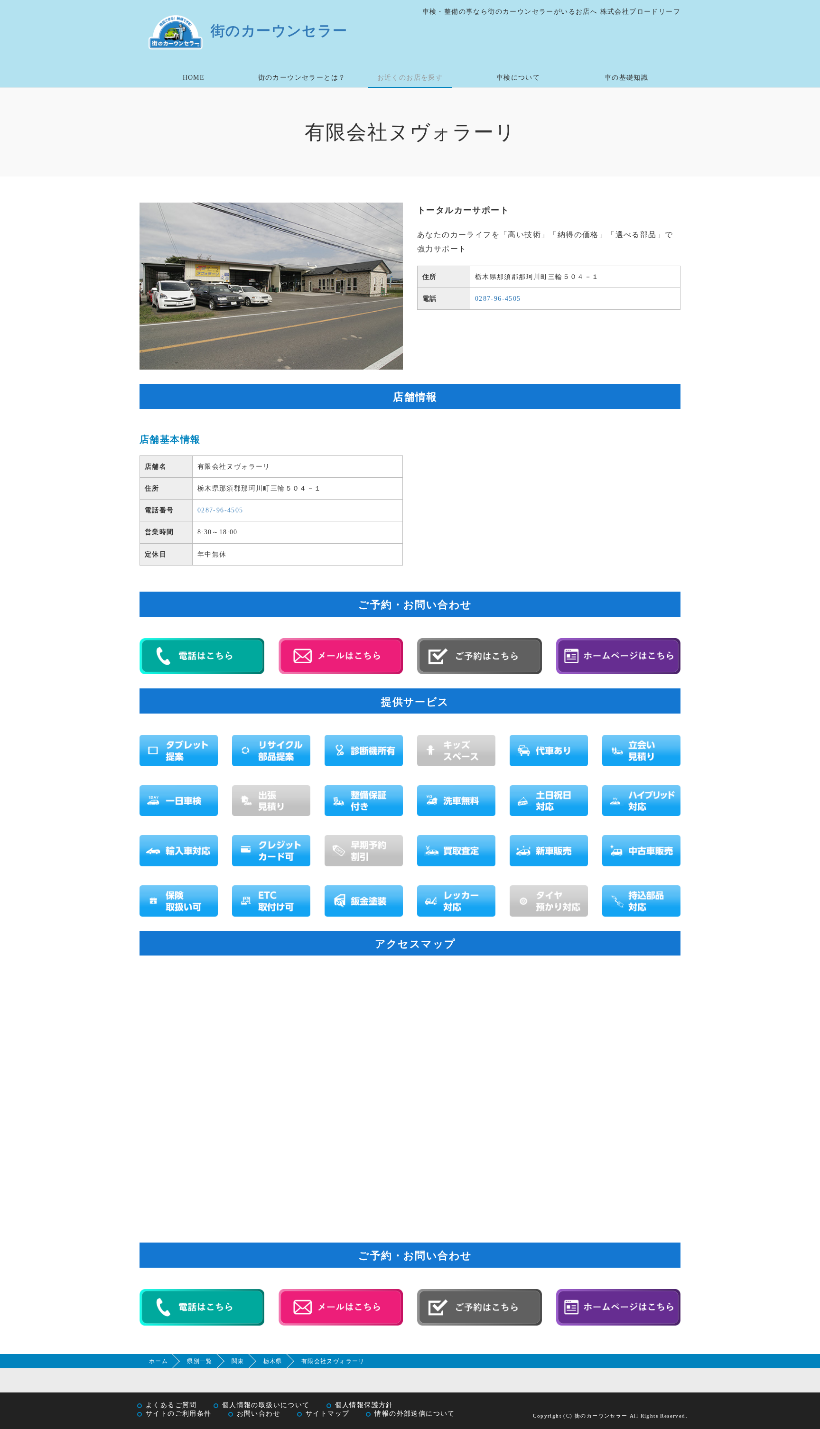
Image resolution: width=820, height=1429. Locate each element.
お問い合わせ (258, 1413)
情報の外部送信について (414, 1413)
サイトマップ (327, 1413)
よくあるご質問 (171, 1405)
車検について (518, 77)
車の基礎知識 (626, 77)
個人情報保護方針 (364, 1405)
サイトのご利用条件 (179, 1413)
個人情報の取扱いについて (266, 1405)
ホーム (158, 1361)
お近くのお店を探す (410, 77)
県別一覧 (200, 1361)
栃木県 (272, 1361)
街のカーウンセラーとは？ (302, 77)
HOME (194, 77)
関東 (238, 1361)
